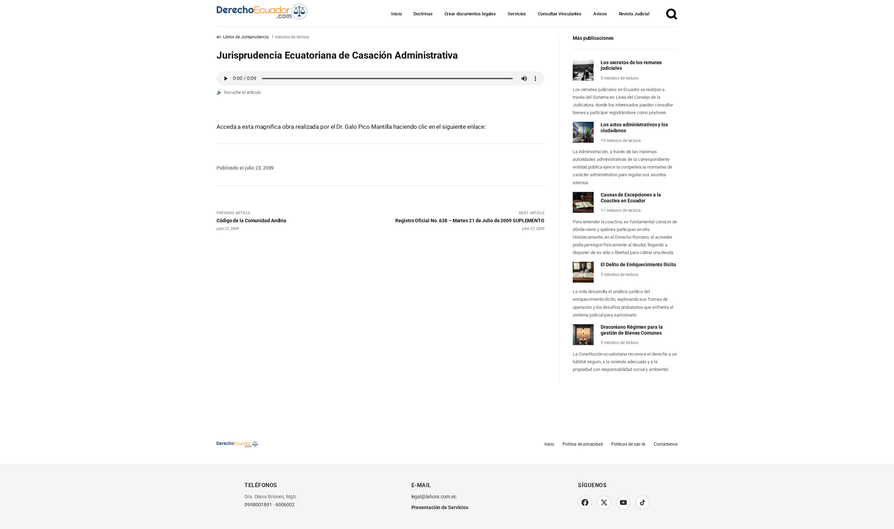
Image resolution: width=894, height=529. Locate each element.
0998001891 (258, 505)
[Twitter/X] (604, 502)
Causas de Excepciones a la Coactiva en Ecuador (631, 197)
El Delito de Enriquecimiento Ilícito (638, 264)
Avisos (600, 13)
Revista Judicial (634, 13)
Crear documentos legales (470, 13)
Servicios (517, 13)
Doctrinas (422, 13)
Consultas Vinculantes (559, 13)
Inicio (396, 13)
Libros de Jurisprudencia (246, 37)
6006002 (285, 505)
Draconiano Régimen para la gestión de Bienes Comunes (631, 330)
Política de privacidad (583, 444)
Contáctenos (665, 444)
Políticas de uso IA (628, 444)
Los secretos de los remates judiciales (631, 65)
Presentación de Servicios (440, 507)
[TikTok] (643, 502)
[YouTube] (623, 502)
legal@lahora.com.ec (433, 497)
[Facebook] (585, 502)
